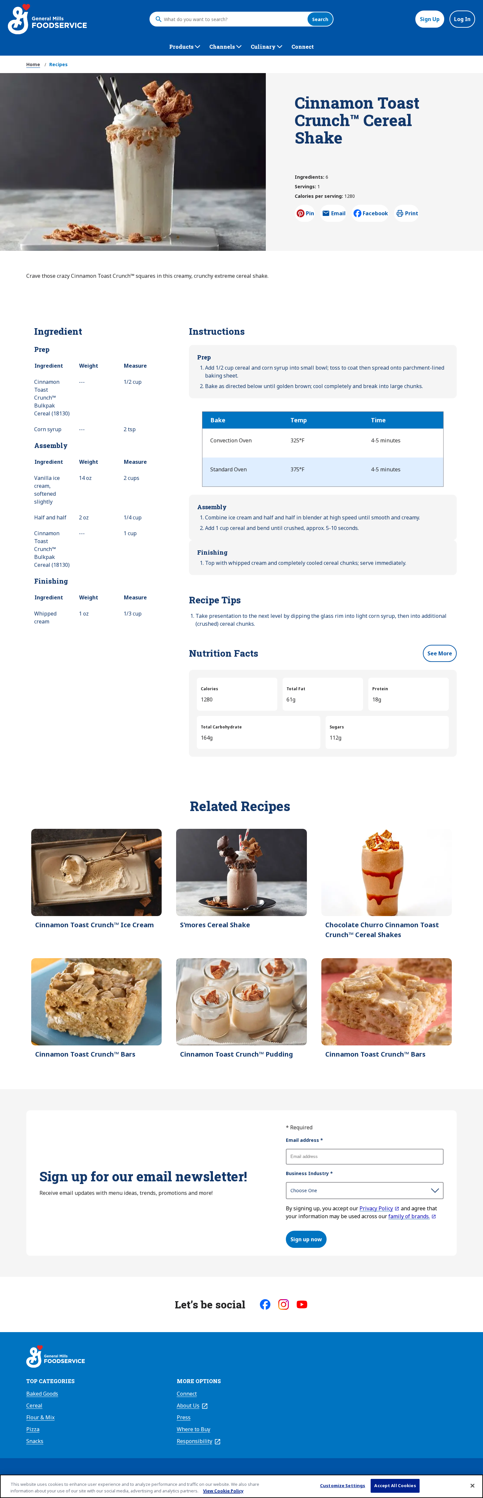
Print (411, 213)
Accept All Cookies (395, 1485)
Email (338, 215)
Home (33, 64)
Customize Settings (342, 1485)
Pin (310, 213)
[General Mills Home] (55, 1357)
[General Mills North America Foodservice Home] (47, 19)
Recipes (58, 64)
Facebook (375, 213)
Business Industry (309, 1173)
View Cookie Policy (223, 1491)
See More (439, 653)
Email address (304, 1140)
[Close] (472, 1485)
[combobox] (234, 19)
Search (320, 19)
